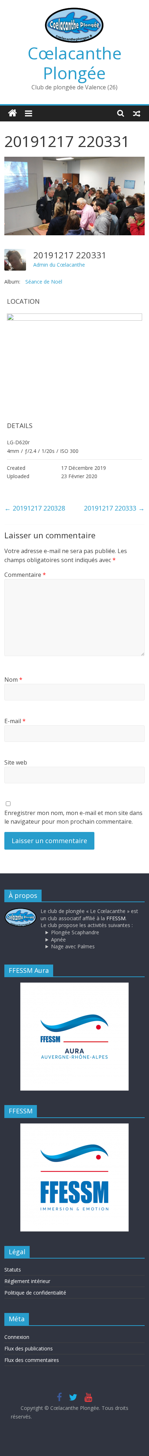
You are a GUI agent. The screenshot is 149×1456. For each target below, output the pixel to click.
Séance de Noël (43, 281)
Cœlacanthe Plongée (74, 63)
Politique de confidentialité (35, 1292)
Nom (13, 680)
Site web (15, 762)
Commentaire (25, 575)
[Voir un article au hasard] (137, 113)
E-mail (15, 721)
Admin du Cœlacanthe (59, 264)
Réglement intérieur (27, 1281)
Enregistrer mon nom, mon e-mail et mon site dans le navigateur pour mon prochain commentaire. (73, 817)
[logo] (20, 911)
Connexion (16, 1336)
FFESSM (115, 918)
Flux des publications (28, 1348)
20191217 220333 (114, 508)
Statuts (12, 1269)
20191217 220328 (34, 508)
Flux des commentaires (31, 1360)
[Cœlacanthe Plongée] (12, 113)
